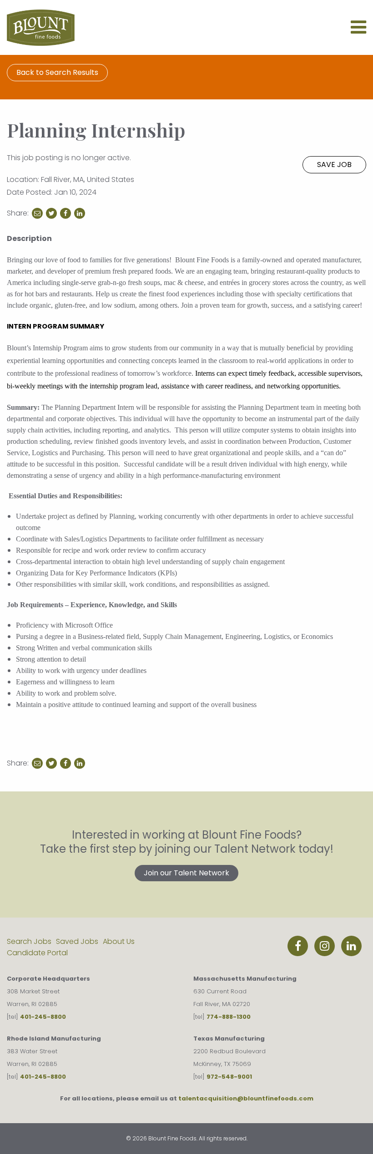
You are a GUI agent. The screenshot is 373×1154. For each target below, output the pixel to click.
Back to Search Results (57, 72)
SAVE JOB (334, 164)
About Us (119, 941)
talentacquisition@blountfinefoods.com (245, 1098)
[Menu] (358, 31)
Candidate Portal (37, 953)
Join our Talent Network (186, 873)
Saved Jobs (77, 941)
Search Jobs (29, 941)
